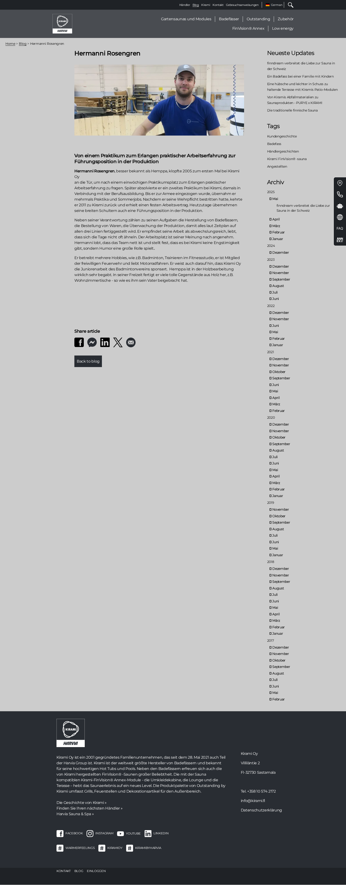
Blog (196, 5)
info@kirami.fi (253, 800)
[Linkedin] (105, 342)
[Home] (62, 23)
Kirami (205, 5)
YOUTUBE (133, 833)
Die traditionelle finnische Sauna (292, 110)
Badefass (274, 144)
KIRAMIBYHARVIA (148, 848)
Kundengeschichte (282, 136)
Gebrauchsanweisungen (242, 5)
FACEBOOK (74, 833)
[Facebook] (79, 342)
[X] (118, 342)
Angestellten (277, 166)
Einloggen (96, 871)
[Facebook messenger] (92, 342)
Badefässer (229, 19)
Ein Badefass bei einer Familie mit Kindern (300, 76)
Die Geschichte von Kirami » (81, 802)
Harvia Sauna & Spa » (75, 814)
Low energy (283, 28)
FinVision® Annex (248, 28)
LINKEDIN (161, 833)
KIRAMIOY (114, 848)
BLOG (78, 871)
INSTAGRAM (104, 833)
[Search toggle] (289, 5)
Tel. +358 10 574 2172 (258, 791)
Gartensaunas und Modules (186, 19)
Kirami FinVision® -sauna (287, 159)
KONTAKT (63, 871)
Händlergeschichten (283, 151)
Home (10, 43)
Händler (184, 5)
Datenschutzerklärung (261, 810)
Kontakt (218, 5)
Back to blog (88, 361)
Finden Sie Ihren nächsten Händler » (89, 808)
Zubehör (286, 19)
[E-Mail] (131, 342)
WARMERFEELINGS (80, 848)
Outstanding (258, 19)
